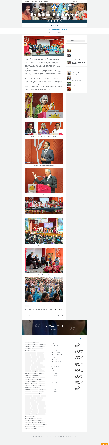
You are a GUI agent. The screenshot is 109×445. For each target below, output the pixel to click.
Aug (81, 343)
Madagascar (28, 387)
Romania (42, 403)
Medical (53, 363)
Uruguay (27, 422)
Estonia (27, 369)
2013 (76, 388)
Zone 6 (40, 426)
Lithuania (33, 385)
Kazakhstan (34, 381)
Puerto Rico (34, 403)
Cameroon (27, 356)
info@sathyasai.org (58, 309)
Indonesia (35, 377)
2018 (76, 370)
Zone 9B (53, 393)
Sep (82, 346)
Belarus (27, 348)
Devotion (77, 80)
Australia (27, 344)
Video (80, 80)
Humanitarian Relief (56, 361)
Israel (27, 379)
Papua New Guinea (29, 399)
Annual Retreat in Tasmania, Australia (77, 55)
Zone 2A (53, 373)
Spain (35, 410)
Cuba (33, 360)
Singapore (33, 408)
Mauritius (27, 389)
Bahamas (27, 346)
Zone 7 (27, 428)
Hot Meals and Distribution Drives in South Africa (78, 63)
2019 (76, 366)
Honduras (27, 375)
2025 (76, 345)
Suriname (27, 412)
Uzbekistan (40, 422)
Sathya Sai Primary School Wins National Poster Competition (78, 73)
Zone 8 (34, 428)
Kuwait (27, 383)
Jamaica (39, 379)
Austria (35, 344)
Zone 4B (54, 382)
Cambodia (40, 354)
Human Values (55, 352)
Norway (27, 397)
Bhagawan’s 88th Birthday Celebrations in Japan (77, 88)
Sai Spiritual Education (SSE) (57, 354)
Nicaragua (36, 395)
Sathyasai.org (26, 1)
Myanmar (34, 391)
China (27, 358)
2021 (76, 359)
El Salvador (41, 367)
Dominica (27, 365)
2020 (76, 363)
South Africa (28, 410)
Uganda (27, 420)
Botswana (40, 352)
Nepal (41, 391)
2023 (76, 352)
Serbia (27, 408)
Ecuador (33, 367)
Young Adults (53, 370)
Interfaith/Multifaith (55, 348)
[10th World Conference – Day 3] (44, 46)
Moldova (42, 389)
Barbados (41, 346)
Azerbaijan (42, 344)
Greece (41, 371)
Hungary (27, 377)
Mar (81, 341)
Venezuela (28, 424)
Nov (78, 347)
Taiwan (27, 414)
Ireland (42, 377)
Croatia (27, 360)
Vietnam (35, 424)
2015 (76, 381)
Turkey (39, 418)
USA (34, 422)
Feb (79, 341)
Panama (40, 397)
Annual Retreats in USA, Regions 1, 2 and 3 (78, 83)
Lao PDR (42, 383)
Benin (40, 348)
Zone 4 (52, 378)
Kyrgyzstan (34, 383)
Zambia (27, 426)
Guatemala (28, 373)
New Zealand (37, 393)
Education (73, 74)
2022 (76, 356)
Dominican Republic (37, 365)
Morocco (27, 391)
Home (52, 25)
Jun (77, 343)
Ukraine (39, 420)
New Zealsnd (28, 395)
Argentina (35, 342)
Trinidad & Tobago (29, 416)
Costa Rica (41, 358)
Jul (79, 343)
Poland (27, 403)
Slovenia (41, 408)
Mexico (35, 389)
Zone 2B (34, 426)
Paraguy (27, 401)
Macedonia (40, 385)
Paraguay (38, 399)
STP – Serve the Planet (56, 364)
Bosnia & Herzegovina (30, 352)
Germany (27, 371)
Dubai (27, 367)
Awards (52, 343)
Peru (33, 401)
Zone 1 (76, 74)
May (76, 343)
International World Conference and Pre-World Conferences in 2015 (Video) (78, 78)
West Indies (42, 424)
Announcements (54, 341)
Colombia (33, 358)
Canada (35, 356)
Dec (79, 347)
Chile (41, 356)
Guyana (35, 373)
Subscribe (46, 1)
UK (33, 420)
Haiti (40, 373)
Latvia (27, 385)
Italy (32, 379)
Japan (27, 381)
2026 (76, 341)
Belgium (34, 348)
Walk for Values (55, 357)
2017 (76, 374)
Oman (33, 397)
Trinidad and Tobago (30, 418)
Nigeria (43, 395)
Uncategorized (54, 366)
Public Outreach (54, 356)
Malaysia (35, 387)
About (56, 25)
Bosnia (33, 350)
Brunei (33, 354)
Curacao (40, 360)
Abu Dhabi (27, 342)
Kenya (41, 381)
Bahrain (34, 346)
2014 (76, 384)
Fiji (33, 369)
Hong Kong (35, 375)
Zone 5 (76, 90)
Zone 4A (53, 380)
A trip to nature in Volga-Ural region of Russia (76, 59)
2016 (76, 377)
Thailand (41, 414)
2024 (76, 349)
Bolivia (27, 350)
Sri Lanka (42, 410)
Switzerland (42, 412)
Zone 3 (52, 377)
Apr (83, 341)
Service (76, 85)
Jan (78, 341)
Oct (76, 347)
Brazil (27, 354)
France (39, 369)
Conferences (59, 32)
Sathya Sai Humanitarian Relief (36, 1)
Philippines (41, 401)
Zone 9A (53, 391)
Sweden (35, 412)
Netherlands (28, 393)
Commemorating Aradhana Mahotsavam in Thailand (77, 50)
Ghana (35, 371)
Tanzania (34, 414)
